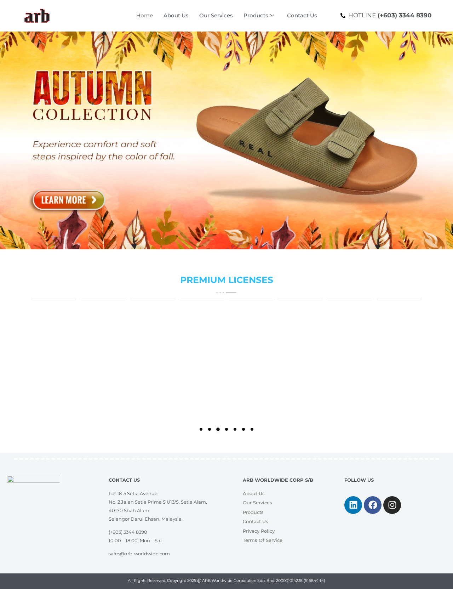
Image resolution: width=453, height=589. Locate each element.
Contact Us (302, 15)
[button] (201, 429)
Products (255, 15)
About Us (176, 15)
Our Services (216, 15)
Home (144, 15)
